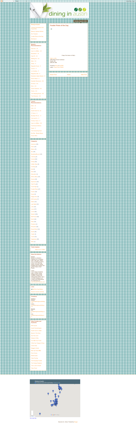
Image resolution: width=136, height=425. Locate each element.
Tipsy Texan (34, 368)
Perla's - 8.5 (34, 91)
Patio (32, 221)
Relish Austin (34, 355)
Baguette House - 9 (36, 66)
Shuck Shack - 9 (35, 78)
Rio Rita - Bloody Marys (37, 133)
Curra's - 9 (33, 68)
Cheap (32, 161)
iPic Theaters (34, 34)
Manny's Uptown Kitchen (37, 31)
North (32, 219)
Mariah (61, 67)
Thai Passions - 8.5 (36, 96)
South (32, 231)
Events (33, 179)
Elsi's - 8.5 (33, 86)
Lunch (32, 211)
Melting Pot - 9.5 (35, 58)
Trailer (32, 234)
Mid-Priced (34, 216)
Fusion (33, 191)
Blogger (76, 421)
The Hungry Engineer (36, 363)
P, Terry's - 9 (34, 113)
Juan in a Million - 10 (36, 51)
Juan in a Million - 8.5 (36, 123)
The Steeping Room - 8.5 (37, 93)
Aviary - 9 (33, 63)
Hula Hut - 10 (34, 48)
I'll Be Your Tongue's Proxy (37, 343)
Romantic (33, 226)
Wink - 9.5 (33, 61)
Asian (32, 146)
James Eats (34, 345)
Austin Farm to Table (36, 330)
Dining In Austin (35, 24)
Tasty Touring (34, 358)
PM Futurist (34, 325)
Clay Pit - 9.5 (34, 56)
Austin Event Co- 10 (36, 110)
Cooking (33, 166)
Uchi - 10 (33, 108)
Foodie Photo (57, 67)
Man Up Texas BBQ (36, 350)
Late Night (33, 204)
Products (33, 224)
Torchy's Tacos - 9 (35, 120)
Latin (32, 206)
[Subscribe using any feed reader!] (37, 289)
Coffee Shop (34, 164)
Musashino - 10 (35, 53)
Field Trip (33, 184)
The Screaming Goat (36, 130)
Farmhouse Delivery (36, 125)
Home (68, 74)
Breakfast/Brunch (35, 154)
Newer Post (53, 74)
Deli (32, 169)
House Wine (34, 135)
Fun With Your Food (36, 340)
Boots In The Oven (36, 333)
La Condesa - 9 (35, 71)
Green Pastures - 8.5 (36, 88)
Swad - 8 (33, 128)
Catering (33, 156)
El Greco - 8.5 (34, 83)
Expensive (33, 181)
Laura (32, 209)
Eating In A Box (35, 338)
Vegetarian (34, 239)
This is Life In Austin (36, 365)
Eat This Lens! (34, 335)
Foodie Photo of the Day (37, 36)
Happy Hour (34, 196)
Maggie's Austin (35, 348)
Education (33, 174)
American (33, 144)
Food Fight (34, 186)
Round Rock (34, 229)
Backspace (34, 38)
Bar (32, 151)
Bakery (33, 149)
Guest (32, 194)
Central (33, 159)
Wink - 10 (33, 105)
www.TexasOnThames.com (38, 281)
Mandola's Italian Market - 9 (38, 76)
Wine (32, 241)
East (32, 171)
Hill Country (34, 199)
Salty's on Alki (53, 58)
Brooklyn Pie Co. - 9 (36, 115)
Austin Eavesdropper (36, 328)
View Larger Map (33, 418)
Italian (32, 201)
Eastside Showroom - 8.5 (37, 81)
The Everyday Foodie (36, 360)
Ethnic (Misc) (34, 176)
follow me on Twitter (40, 249)
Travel (32, 236)
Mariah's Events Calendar (37, 291)
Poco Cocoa (34, 353)
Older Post (84, 74)
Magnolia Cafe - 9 (35, 73)
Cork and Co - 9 (35, 118)
